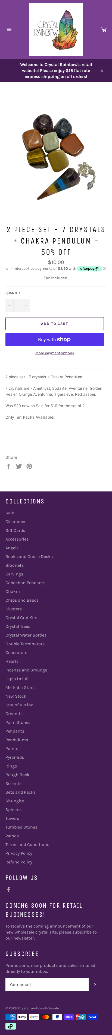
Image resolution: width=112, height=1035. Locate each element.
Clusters (13, 608)
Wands (12, 835)
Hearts (11, 661)
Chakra (12, 591)
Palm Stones (17, 722)
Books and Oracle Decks (29, 556)
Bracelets (14, 565)
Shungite (14, 800)
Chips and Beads (22, 600)
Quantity (13, 293)
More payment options (54, 353)
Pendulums (16, 739)
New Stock (15, 696)
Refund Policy (18, 862)
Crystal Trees (17, 626)
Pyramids (14, 757)
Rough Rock (17, 774)
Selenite (13, 783)
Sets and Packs (20, 792)
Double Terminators (25, 643)
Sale (9, 512)
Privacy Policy (18, 853)
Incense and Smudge (26, 670)
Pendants (14, 731)
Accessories (17, 539)
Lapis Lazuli (17, 678)
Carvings (14, 574)
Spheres (13, 809)
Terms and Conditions (27, 844)
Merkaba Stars (20, 687)
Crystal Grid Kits (21, 617)
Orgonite (14, 713)
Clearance (15, 521)
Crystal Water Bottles (25, 635)
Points (11, 748)
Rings (11, 766)
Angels (11, 547)
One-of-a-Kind (19, 704)
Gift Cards (15, 530)
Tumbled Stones (21, 827)
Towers (12, 818)
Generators (16, 652)
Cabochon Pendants (25, 582)
